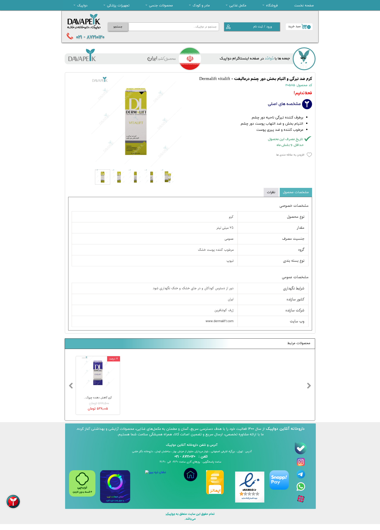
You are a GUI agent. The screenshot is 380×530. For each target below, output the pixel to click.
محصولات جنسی (161, 5)
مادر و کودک (201, 5)
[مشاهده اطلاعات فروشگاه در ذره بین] (155, 472)
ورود (269, 26)
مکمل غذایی (237, 5)
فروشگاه (272, 5)
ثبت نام (258, 26)
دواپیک (82, 5)
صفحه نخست (304, 5)
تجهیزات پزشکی (118, 5)
